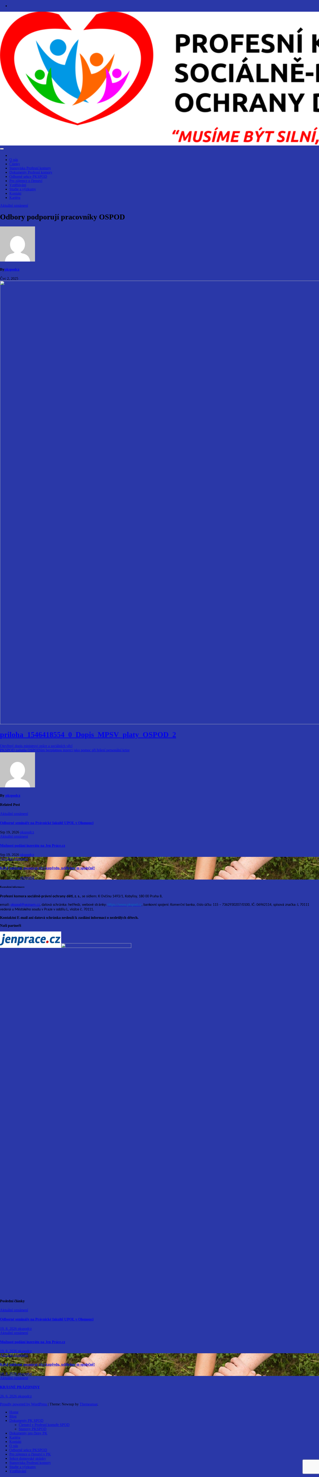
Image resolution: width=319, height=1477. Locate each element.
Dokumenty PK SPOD (26, 1420)
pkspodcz (11, 269)
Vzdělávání (17, 185)
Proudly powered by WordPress (24, 1404)
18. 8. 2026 (9, 1374)
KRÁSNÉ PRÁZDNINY (20, 1387)
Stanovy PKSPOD (32, 1429)
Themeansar (88, 1404)
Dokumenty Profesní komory (30, 172)
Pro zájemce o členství (25, 181)
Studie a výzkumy (22, 189)
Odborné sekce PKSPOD (28, 176)
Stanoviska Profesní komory (30, 168)
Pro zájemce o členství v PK (30, 1454)
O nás (13, 160)
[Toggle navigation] (2, 148)
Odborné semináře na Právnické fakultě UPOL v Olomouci (46, 823)
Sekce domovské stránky (27, 1458)
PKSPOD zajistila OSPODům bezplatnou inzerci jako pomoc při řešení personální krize (65, 750)
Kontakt (15, 193)
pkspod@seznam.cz (25, 905)
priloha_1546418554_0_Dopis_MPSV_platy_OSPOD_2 (88, 734)
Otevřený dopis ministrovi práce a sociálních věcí (36, 746)
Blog (13, 1416)
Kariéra (14, 198)
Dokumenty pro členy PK (28, 1433)
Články (14, 164)
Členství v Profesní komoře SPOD (44, 1425)
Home (13, 1412)
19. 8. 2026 (9, 1329)
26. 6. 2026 (9, 1396)
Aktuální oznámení (14, 205)
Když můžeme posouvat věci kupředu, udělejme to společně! (47, 868)
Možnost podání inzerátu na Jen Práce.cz (32, 846)
